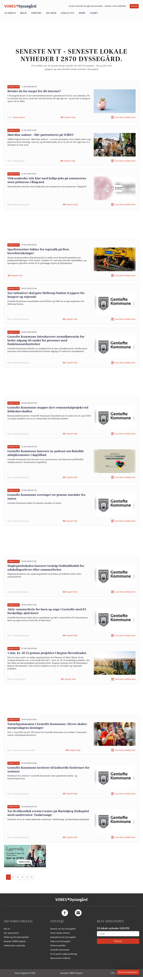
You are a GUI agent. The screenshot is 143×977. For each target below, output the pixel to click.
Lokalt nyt (67, 13)
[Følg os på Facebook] (64, 912)
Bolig (23, 13)
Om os (7, 928)
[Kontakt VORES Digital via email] (78, 912)
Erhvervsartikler (58, 945)
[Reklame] (25, 856)
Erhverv (36, 13)
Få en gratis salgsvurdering (63, 954)
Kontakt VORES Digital (15, 941)
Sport (82, 13)
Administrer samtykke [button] (14, 945)
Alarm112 (10, 13)
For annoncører (11, 933)
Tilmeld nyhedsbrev (128, 972)
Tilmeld (134, 6)
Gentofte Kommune (59, 949)
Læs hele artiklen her (125, 117)
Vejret (94, 13)
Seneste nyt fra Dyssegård (62, 928)
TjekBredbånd (19, 117)
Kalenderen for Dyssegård (63, 937)
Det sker (51, 13)
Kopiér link (69, 117)
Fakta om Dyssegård (60, 941)
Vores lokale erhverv (60, 933)
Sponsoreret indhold (60, 958)
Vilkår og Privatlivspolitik (16, 937)
